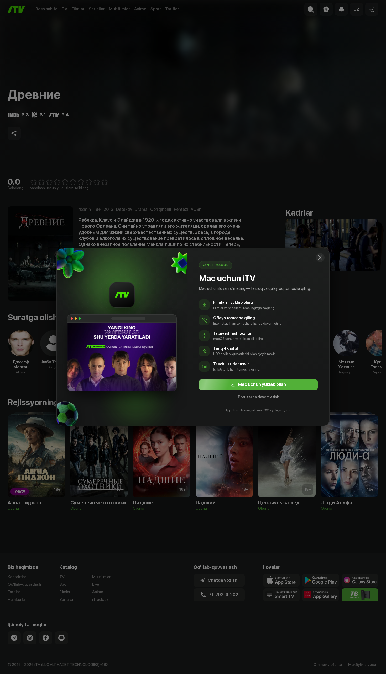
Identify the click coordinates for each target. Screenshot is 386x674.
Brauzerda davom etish (258, 397)
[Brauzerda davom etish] (320, 257)
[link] (258, 384)
